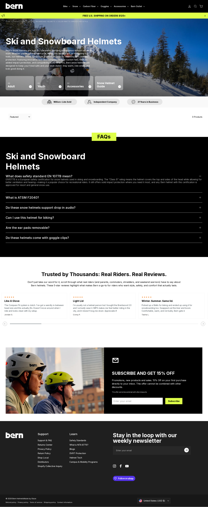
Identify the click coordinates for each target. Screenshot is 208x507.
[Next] (203, 324)
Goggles (105, 6)
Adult (11, 85)
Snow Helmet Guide (105, 85)
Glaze (33, 499)
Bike (65, 6)
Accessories (120, 6)
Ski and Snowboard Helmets (41, 21)
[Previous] (5, 324)
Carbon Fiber (89, 6)
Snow (75, 6)
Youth (41, 85)
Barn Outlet (137, 6)
